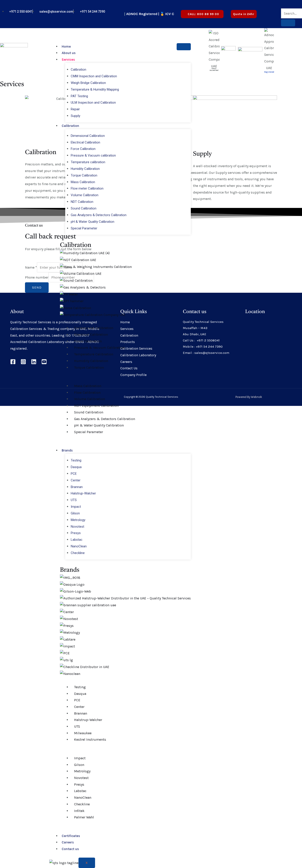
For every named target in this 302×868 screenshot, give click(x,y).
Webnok (256, 397)
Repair (75, 109)
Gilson (75, 513)
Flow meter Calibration (87, 188)
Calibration (78, 70)
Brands (67, 450)
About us (69, 53)
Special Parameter (84, 228)
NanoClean (79, 546)
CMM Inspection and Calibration (94, 76)
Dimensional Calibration (88, 136)
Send (37, 287)
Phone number (36, 277)
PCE (74, 474)
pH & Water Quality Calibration (92, 222)
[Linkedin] (33, 361)
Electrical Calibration (85, 142)
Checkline (78, 553)
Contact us (70, 849)
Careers (68, 842)
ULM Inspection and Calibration (93, 103)
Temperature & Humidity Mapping (95, 89)
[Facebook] (13, 361)
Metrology (78, 520)
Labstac (76, 540)
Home (66, 46)
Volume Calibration (84, 195)
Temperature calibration (88, 162)
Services (68, 60)
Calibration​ (75, 245)
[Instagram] (23, 361)
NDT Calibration (82, 202)
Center (75, 480)
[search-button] (288, 22)
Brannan (77, 487)
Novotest (77, 527)
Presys (76, 533)
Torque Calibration (84, 175)
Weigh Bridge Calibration (88, 83)
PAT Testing (79, 96)
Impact (76, 507)
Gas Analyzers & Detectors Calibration (98, 215)
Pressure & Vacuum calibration (93, 155)
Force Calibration (83, 149)
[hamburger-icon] (184, 46)
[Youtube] (278, 11)
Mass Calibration (83, 182)
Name (31, 267)
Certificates (71, 836)
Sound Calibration (83, 208)
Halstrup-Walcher (83, 493)
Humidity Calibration (85, 169)
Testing (76, 460)
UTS (74, 500)
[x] (274, 11)
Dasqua (76, 467)
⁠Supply (75, 116)
